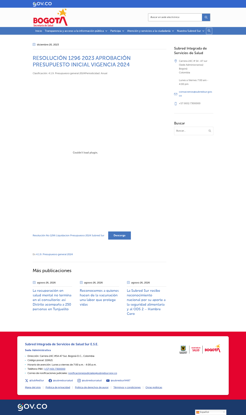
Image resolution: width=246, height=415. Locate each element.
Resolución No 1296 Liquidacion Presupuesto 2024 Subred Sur (68, 235)
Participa (115, 31)
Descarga (119, 235)
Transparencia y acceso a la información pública (74, 31)
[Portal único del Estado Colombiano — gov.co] (32, 406)
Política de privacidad (58, 387)
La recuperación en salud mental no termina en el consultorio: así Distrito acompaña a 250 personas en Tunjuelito (52, 300)
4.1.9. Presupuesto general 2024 (54, 254)
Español (204, 412)
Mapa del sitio (33, 387)
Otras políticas (153, 387)
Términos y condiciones (127, 387)
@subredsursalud (63, 380)
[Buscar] (206, 17)
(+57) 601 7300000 (54, 369)
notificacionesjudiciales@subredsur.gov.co (92, 373)
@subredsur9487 (120, 380)
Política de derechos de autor (92, 387)
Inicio (38, 31)
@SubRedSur (36, 380)
